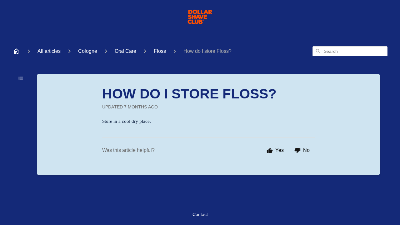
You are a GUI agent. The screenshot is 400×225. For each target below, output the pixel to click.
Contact (200, 214)
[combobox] (350, 51)
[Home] (16, 51)
